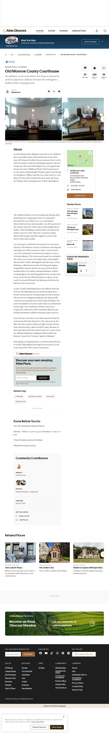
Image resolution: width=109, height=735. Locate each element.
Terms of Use (25, 383)
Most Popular (10, 675)
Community (61, 663)
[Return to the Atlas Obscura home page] (15, 31)
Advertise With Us (79, 675)
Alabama (81, 265)
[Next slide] (103, 119)
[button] (85, 68)
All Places (9, 668)
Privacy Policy (77, 683)
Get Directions (80, 196)
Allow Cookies (57, 727)
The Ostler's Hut (46, 568)
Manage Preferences (39, 727)
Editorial (26, 663)
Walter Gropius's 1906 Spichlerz (88, 568)
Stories (24, 668)
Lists (23, 678)
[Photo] (87, 213)
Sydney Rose (15, 92)
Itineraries (26, 675)
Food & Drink (27, 671)
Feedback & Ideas (60, 672)
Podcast (25, 685)
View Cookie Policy (37, 722)
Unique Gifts (60, 684)
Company (76, 663)
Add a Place (10, 688)
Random (8, 681)
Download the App (85, 654)
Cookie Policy (77, 686)
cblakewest (33, 492)
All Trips (42, 668)
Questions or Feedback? (54, 706)
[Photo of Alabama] (72, 267)
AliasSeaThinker (22, 492)
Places (8, 663)
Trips (41, 663)
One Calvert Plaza (13, 568)
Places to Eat (10, 678)
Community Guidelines (60, 676)
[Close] (63, 716)
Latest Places (10, 671)
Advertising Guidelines (77, 678)
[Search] (105, 31)
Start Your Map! (90, 42)
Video (24, 681)
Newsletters (27, 688)
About (74, 668)
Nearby (8, 685)
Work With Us (61, 688)
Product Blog (60, 681)
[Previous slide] (6, 119)
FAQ (73, 671)
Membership (60, 668)
